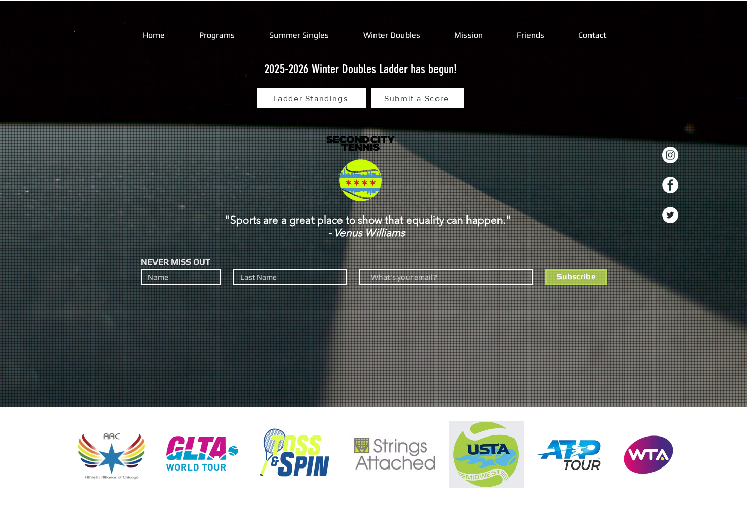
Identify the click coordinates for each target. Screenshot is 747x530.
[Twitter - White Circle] (670, 215)
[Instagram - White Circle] (670, 155)
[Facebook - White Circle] (670, 185)
